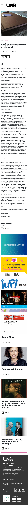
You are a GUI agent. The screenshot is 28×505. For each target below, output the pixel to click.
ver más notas (5, 228)
